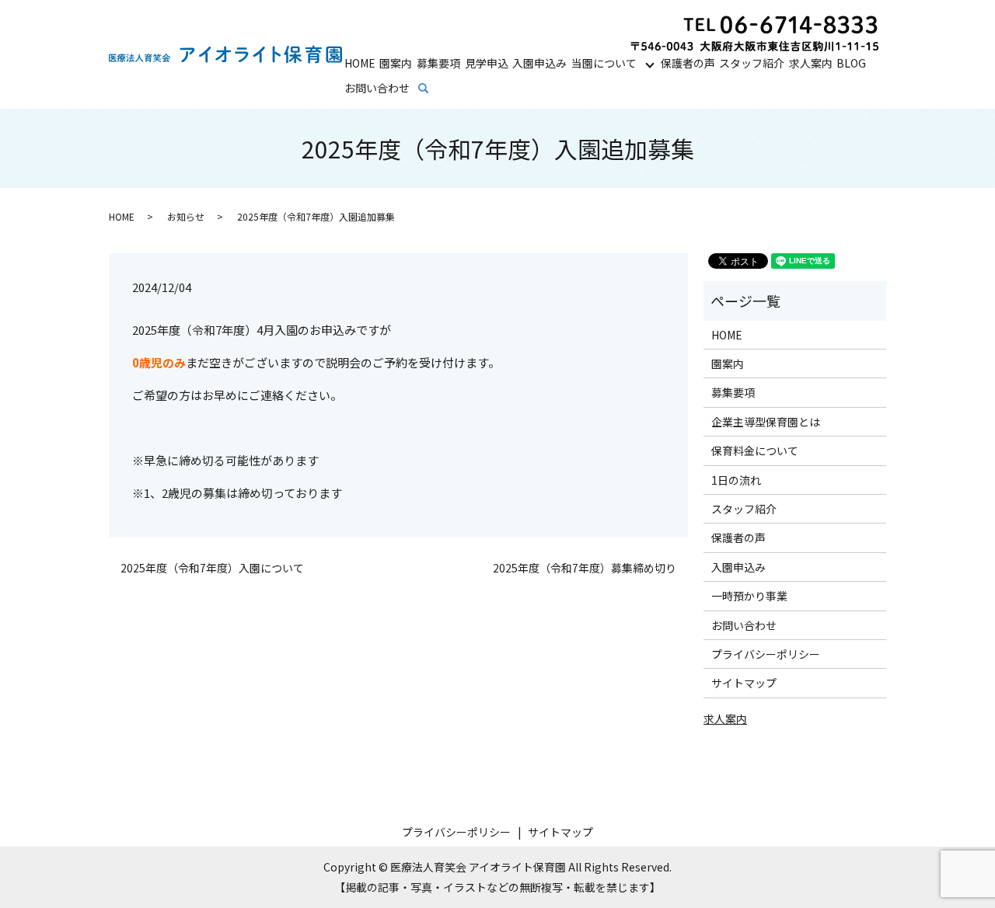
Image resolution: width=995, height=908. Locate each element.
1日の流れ (736, 480)
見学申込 (486, 63)
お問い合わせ (377, 88)
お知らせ (185, 216)
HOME (359, 63)
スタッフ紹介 (751, 63)
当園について (604, 63)
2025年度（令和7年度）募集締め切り (584, 568)
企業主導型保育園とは (765, 422)
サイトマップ (744, 683)
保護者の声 (688, 63)
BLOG (851, 63)
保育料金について (754, 450)
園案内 (395, 63)
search (434, 88)
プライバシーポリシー (765, 654)
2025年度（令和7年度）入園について (212, 568)
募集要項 (438, 63)
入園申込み (539, 63)
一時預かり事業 (749, 596)
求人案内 (811, 63)
